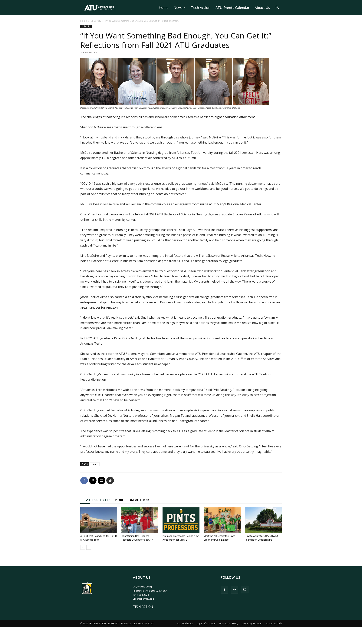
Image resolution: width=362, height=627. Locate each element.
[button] (277, 8)
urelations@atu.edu (143, 598)
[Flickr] (234, 590)
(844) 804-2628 (141, 594)
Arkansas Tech (274, 623)
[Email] (101, 480)
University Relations (252, 623)
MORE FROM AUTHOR (131, 500)
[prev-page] (82, 547)
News (178, 7)
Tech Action (200, 7)
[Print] (110, 480)
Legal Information (206, 623)
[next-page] (88, 547)
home (95, 464)
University (95, 20)
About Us (262, 7)
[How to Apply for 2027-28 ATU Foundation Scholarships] (263, 520)
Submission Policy (228, 623)
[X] (93, 480)
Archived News (185, 623)
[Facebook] (84, 480)
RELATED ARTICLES (95, 500)
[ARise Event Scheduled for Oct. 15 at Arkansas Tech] (98, 520)
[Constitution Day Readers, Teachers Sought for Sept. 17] (139, 520)
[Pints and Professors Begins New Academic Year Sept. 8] (181, 520)
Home (163, 7)
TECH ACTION (143, 607)
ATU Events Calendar (232, 7)
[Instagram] (244, 589)
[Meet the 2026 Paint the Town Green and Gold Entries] (222, 520)
